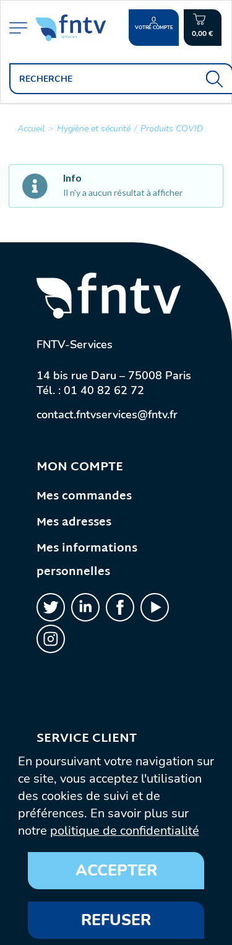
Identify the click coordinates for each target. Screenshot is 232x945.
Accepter (116, 870)
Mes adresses (74, 522)
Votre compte (154, 27)
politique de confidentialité (124, 830)
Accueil (31, 128)
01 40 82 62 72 (104, 390)
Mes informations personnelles (87, 560)
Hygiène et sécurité (94, 128)
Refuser (116, 920)
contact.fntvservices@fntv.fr (107, 414)
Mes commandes (84, 496)
